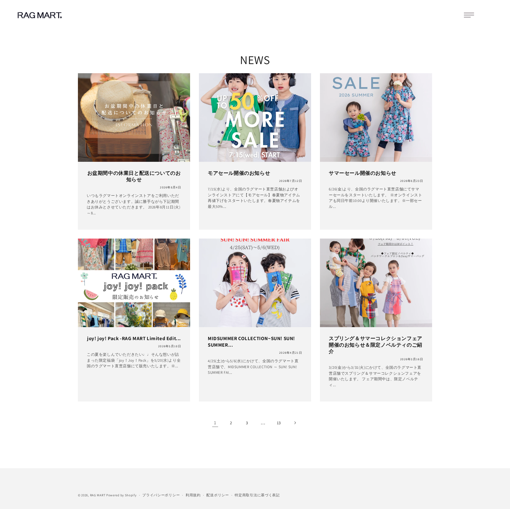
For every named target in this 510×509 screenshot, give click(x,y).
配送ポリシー (217, 495)
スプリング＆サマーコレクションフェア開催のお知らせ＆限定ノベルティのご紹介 (375, 345)
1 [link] (215, 423)
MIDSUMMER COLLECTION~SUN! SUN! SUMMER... (251, 341)
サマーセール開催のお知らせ (362, 173)
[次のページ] (294, 422)
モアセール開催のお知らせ (239, 173)
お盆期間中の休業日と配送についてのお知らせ (134, 176)
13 (279, 422)
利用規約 (193, 495)
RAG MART (98, 495)
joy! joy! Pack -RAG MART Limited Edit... (134, 338)
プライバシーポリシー (161, 495)
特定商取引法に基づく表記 (257, 495)
